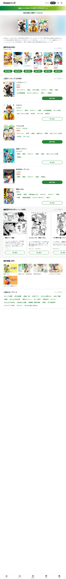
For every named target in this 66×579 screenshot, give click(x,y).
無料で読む (8, 71)
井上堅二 (18, 128)
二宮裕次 (18, 172)
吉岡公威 (24, 128)
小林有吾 (18, 108)
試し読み (52, 119)
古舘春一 (18, 85)
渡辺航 (18, 192)
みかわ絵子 (19, 151)
